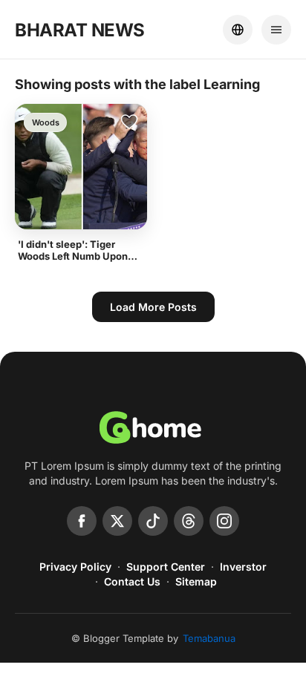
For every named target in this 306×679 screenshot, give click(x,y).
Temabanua (209, 638)
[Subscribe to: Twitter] (117, 521)
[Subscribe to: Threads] (189, 521)
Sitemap (196, 581)
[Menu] (276, 30)
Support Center (165, 566)
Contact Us (132, 581)
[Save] (129, 122)
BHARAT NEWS (80, 30)
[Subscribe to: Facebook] (82, 521)
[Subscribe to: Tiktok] (153, 521)
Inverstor (243, 566)
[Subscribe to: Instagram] (224, 521)
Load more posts (153, 307)
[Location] (238, 30)
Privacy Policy (75, 566)
